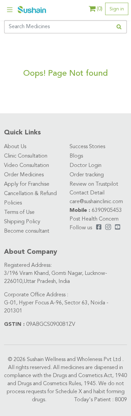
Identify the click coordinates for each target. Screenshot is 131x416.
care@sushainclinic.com (96, 201)
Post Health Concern (94, 219)
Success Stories (87, 147)
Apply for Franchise (26, 184)
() (99, 9)
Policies (13, 203)
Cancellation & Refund (30, 193)
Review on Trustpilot (94, 184)
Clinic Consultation (25, 156)
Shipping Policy (22, 222)
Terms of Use (19, 212)
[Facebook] (98, 228)
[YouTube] (117, 228)
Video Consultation (26, 165)
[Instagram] (108, 228)
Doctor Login (85, 165)
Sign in (117, 9)
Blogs (76, 156)
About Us (15, 147)
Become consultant (26, 231)
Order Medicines (24, 175)
